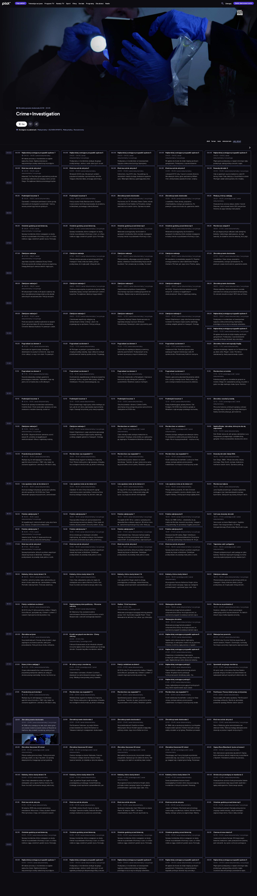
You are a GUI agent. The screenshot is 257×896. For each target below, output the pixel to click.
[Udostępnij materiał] (36, 124)
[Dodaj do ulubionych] (30, 124)
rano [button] (219, 141)
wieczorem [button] (226, 141)
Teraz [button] (213, 141)
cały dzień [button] (237, 141)
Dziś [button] (208, 141)
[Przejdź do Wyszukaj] (223, 3)
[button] (250, 148)
